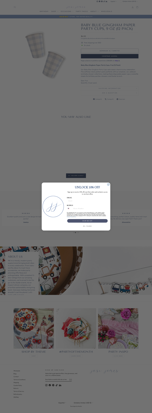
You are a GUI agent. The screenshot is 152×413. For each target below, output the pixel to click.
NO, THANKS (87, 226)
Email (69, 198)
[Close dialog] (108, 184)
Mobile (70, 205)
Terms (75, 216)
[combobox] (69, 208)
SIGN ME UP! (87, 221)
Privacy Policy (69, 216)
